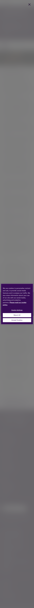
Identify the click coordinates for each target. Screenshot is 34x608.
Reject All (17, 315)
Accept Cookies (17, 320)
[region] (17, 304)
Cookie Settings (17, 310)
